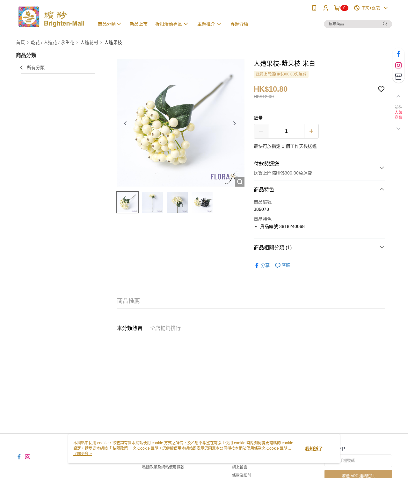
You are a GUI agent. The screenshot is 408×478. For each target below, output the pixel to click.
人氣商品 (399, 115)
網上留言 (239, 467)
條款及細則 (241, 475)
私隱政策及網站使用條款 (163, 467)
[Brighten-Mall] (51, 16)
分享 (265, 265)
